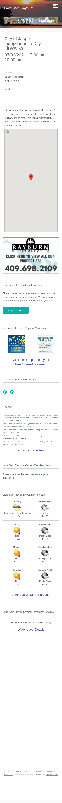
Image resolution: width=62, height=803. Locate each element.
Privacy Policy (52, 775)
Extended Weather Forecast (31, 594)
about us (51, 771)
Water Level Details (31, 629)
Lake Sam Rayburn (19, 8)
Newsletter (16, 310)
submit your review (31, 450)
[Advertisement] (31, 672)
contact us (8, 775)
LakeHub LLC (28, 771)
